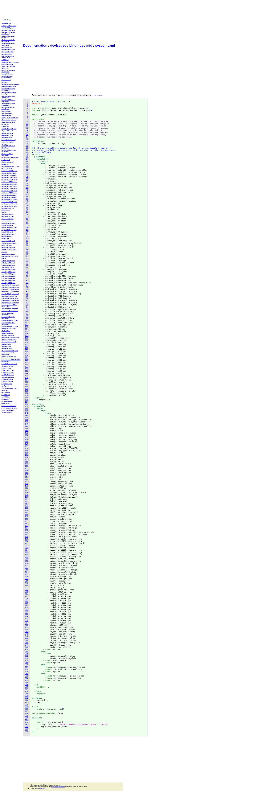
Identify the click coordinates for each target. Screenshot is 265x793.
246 (26, 643)
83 (27, 283)
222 (26, 590)
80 (27, 276)
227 (26, 601)
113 (26, 349)
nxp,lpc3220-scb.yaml (9, 230)
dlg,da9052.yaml (7, 131)
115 (26, 353)
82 (27, 281)
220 (26, 585)
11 (27, 124)
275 (26, 707)
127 (26, 380)
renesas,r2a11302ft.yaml (10, 256)
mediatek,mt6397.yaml (9, 206)
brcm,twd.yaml (6, 115)
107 (26, 336)
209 (26, 561)
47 (27, 203)
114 (26, 351)
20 (27, 144)
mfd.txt (4, 212)
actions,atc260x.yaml (9, 26)
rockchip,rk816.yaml (8, 278)
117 (26, 358)
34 (27, 175)
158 (26, 448)
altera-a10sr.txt (7, 47)
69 (27, 252)
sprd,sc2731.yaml (8, 335)
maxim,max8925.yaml (9, 195)
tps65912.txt (6, 397)
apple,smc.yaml (7, 54)
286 (26, 731)
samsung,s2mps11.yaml (10, 320)
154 (26, 440)
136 (26, 400)
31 (27, 168)
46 (27, 201)
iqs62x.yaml (6, 160)
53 (27, 217)
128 (26, 382)
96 (27, 311)
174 (26, 484)
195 (26, 530)
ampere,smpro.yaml (8, 49)
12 (27, 126)
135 (26, 398)
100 (26, 320)
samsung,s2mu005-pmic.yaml (8, 323)
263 (26, 680)
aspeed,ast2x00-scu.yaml (10, 62)
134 (26, 395)
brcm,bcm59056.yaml (9, 86)
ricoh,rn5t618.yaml (8, 267)
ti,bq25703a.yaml (7, 366)
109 (26, 340)
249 (26, 649)
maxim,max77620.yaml (9, 177)
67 (27, 247)
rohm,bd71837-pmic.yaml (10, 289)
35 (27, 177)
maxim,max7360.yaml (9, 175)
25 (27, 155)
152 (26, 435)
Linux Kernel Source (58, 786)
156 (26, 444)
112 (26, 347)
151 (26, 433)
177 (26, 490)
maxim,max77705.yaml (9, 184)
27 (27, 159)
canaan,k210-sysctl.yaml (10, 117)
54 (27, 219)
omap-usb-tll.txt (7, 236)
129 (26, 384)
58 (27, 228)
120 (26, 365)
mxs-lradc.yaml (7, 221)
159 (26, 451)
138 (26, 404)
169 (26, 473)
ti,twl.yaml (5, 386)
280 (26, 718)
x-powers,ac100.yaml (9, 406)
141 (26, 411)
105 (26, 331)
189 (26, 517)
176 (26, 488)
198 (26, 537)
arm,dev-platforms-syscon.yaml (8, 56)
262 (26, 678)
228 (26, 603)
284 (26, 727)
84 (27, 285)
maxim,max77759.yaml (9, 188)
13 (27, 128)
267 (26, 689)
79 (27, 274)
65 (27, 243)
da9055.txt (5, 124)
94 (27, 307)
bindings (76, 45)
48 (27, 205)
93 (27, 305)
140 (26, 409)
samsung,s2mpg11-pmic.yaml (8, 317)
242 (26, 634)
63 (27, 239)
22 (27, 148)
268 (26, 691)
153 (26, 437)
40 (27, 188)
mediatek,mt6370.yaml (9, 204)
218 (26, 581)
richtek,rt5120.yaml (8, 265)
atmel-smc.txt (6, 80)
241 (26, 632)
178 (26, 493)
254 (26, 660)
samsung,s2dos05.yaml (10, 308)
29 (27, 163)
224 (26, 594)
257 (26, 667)
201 (26, 543)
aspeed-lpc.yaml (7, 64)
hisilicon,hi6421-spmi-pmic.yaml (9, 150)
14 (27, 130)
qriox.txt (4, 252)
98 (27, 316)
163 (26, 459)
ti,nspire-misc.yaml (8, 377)
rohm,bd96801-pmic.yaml (10, 300)
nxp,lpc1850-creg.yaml (9, 227)
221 (26, 588)
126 (26, 378)
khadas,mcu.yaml (8, 162)
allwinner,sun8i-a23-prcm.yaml (8, 44)
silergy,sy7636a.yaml (9, 328)
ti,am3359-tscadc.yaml (9, 364)
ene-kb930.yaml (7, 137)
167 (26, 468)
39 (27, 186)
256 (26, 665)
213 (26, 570)
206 (26, 554)
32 (27, 170)
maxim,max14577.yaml (9, 171)
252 (26, 656)
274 (26, 705)
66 (27, 245)
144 (26, 418)
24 (27, 152)
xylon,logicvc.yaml (8, 410)
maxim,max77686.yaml (9, 179)
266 (26, 687)
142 (26, 413)
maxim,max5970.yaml (9, 173)
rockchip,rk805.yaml (8, 272)
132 (26, 391)
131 (26, 389)
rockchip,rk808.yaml (8, 276)
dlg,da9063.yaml (7, 133)
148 (26, 426)
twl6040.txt (5, 399)
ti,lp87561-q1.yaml (8, 372)
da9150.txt (5, 126)
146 (26, 422)
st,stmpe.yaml (6, 346)
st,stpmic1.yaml (7, 348)
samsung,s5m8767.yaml (10, 326)
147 (26, 424)
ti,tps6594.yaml (7, 383)
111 (26, 345)
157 (26, 446)
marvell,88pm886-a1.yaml (10, 166)
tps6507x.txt (6, 395)
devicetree (58, 45)
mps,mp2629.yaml (8, 216)
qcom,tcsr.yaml (7, 245)
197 (26, 535)
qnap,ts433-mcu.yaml (9, 249)
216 (26, 577)
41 (27, 190)
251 (26, 654)
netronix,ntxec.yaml (8, 223)
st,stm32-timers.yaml (9, 342)
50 (27, 210)
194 (26, 528)
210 (26, 563)
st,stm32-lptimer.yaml (9, 339)
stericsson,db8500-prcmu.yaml (8, 353)
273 (26, 702)
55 (27, 221)
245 (26, 641)
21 (27, 146)
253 (26, 658)
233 (26, 614)
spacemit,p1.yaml (8, 333)
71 (27, 256)
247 (26, 645)
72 (27, 258)
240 (26, 630)
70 (27, 254)
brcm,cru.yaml (6, 111)
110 (26, 342)
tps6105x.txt (6, 392)
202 (26, 546)
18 (27, 139)
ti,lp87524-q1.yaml (8, 370)
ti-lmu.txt (4, 390)
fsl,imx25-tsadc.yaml (9, 140)
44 (27, 197)
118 (26, 360)
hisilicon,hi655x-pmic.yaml (7, 154)
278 (26, 714)
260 (26, 674)
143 (26, 415)
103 (26, 327)
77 (27, 270)
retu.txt (4, 258)
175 (26, 486)
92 (27, 303)
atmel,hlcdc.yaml (7, 74)
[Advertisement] (79, 21)
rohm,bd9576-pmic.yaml (10, 298)
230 (26, 607)
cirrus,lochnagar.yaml (9, 120)
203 (26, 548)
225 (26, 596)
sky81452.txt (6, 331)
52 (27, 214)
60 (27, 232)
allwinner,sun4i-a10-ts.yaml (8, 36)
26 (27, 157)
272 (26, 700)
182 (26, 501)
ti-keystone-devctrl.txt (9, 388)
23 (27, 150)
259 (26, 672)
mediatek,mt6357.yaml (9, 199)
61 (27, 234)
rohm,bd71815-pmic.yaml (10, 285)
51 (27, 212)
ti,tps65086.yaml (7, 379)
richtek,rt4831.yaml (8, 260)
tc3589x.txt (5, 361)
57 (27, 225)
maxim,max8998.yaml (9, 197)
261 (26, 676)
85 (27, 287)
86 (27, 289)
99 (27, 318)
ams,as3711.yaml (7, 51)
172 (26, 479)
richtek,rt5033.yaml (8, 263)
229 (26, 605)
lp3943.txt (5, 164)
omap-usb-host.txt (8, 234)
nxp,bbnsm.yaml (7, 225)
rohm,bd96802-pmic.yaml (10, 302)
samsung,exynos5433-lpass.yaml (9, 305)
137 (26, 402)
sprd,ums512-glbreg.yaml (10, 337)
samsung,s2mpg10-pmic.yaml (8, 313)
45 (27, 199)
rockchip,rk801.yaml (8, 269)
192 (26, 524)
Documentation (35, 45)
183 (26, 504)
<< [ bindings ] (6, 20)
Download (96, 95)
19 (27, 141)
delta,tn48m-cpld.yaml (9, 128)
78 (27, 272)
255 (26, 663)
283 (26, 725)
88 (27, 294)
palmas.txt (5, 238)
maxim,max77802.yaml (9, 190)
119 (26, 362)
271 (26, 698)
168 (26, 471)
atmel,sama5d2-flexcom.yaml (7, 76)
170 (26, 475)
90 (27, 298)
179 (26, 495)
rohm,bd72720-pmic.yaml (10, 294)
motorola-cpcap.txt (8, 214)
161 (26, 455)
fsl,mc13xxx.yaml (8, 142)
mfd (89, 45)
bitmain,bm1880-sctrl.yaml (10, 84)
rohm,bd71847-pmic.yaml (10, 291)
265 (26, 685)
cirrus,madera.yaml (8, 122)
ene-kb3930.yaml (7, 135)
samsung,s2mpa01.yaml (10, 311)
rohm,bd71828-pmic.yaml (10, 287)
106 (26, 334)
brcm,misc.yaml (7, 113)
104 (26, 329)
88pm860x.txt (6, 23)
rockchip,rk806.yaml (8, 274)
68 (27, 250)
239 (26, 627)
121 (26, 367)
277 (26, 711)
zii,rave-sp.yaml (7, 412)
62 (27, 236)
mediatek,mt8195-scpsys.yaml (8, 209)
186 (26, 510)
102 (26, 325)
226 (26, 599)
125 (26, 376)
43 (27, 194)
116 (26, 356)
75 (27, 265)
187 (26, 513)
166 (26, 466)
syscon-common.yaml (9, 356)
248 (26, 647)
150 (26, 431)
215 (26, 574)
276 (26, 709)
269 (26, 694)
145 (26, 420)
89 (27, 296)
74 (27, 263)
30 (27, 166)
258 (26, 669)
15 (27, 133)
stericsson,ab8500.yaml (10, 350)
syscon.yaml (105, 45)
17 (27, 137)
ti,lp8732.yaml (6, 368)
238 (26, 625)
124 (26, 373)
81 (27, 278)
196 (26, 532)
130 (26, 387)
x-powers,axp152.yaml (9, 408)
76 (27, 267)
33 (27, 172)
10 (27, 122)
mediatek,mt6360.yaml (9, 202)
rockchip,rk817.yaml (8, 280)
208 (26, 559)
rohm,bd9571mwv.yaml (9, 296)
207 (26, 557)
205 (26, 552)
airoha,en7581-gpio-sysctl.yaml (8, 33)
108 (26, 338)
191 (26, 521)
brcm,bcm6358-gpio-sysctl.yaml (8, 100)
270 (26, 696)
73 (27, 261)
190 (26, 519)
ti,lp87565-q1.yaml (8, 375)
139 (26, 406)
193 (26, 526)
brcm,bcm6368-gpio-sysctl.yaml (8, 108)
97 (27, 314)
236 (26, 621)
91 (27, 300)
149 (26, 429)
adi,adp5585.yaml (8, 28)
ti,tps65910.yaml (7, 381)
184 (26, 506)
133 (26, 393)
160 (26, 453)
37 (27, 181)
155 (26, 442)
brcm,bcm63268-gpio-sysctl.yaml (9, 93)
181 (26, 499)
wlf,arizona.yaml (7, 401)
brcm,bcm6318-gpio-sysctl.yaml (8, 89)
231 (26, 610)
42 (27, 192)
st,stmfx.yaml (6, 344)
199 (26, 539)
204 (26, 550)
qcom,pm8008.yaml (8, 241)
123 (26, 371)
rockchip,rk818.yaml (8, 283)
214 (26, 572)
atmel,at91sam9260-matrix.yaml (8, 70)
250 (26, 652)
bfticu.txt (4, 82)
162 (26, 457)
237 (26, 623)
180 (26, 497)
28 (27, 161)
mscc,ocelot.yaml (8, 219)
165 (26, 464)
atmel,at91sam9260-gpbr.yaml (8, 67)
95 (27, 309)
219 (26, 583)
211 (26, 566)
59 (27, 230)
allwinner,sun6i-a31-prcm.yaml (8, 40)
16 (27, 135)
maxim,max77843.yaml (9, 193)
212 (26, 568)
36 (27, 179)
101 (26, 323)
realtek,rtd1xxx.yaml (8, 254)
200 (26, 541)
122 (26, 369)
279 (26, 716)
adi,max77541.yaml (8, 30)
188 (26, 515)
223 (26, 592)
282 (26, 722)
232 (26, 612)
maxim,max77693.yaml (9, 182)
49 (27, 208)
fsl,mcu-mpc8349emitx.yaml (8, 144)
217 (26, 579)
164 (26, 462)
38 (27, 183)
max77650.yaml (7, 168)
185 (26, 508)
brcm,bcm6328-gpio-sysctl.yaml (8, 96)
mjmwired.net (41, 788)
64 (27, 241)
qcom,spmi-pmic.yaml (9, 243)
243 (26, 636)
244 (26, 638)
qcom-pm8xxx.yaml (8, 247)
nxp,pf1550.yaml (7, 232)
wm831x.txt (5, 403)
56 (27, 223)
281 (26, 720)
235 (26, 619)
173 (26, 482)
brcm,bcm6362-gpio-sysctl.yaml (8, 104)
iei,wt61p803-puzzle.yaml (10, 157)
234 (26, 616)
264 (26, 683)
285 (26, 729)
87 (27, 292)
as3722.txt (5, 60)
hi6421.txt (5, 148)
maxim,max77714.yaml (9, 186)
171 (26, 477)
